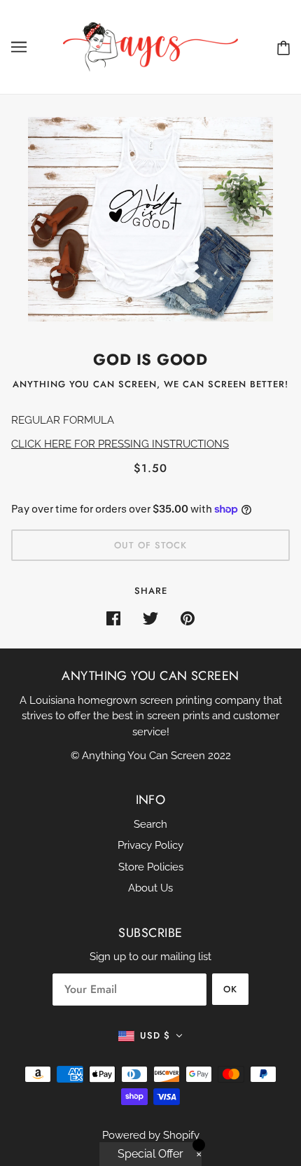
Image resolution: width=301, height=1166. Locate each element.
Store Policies (150, 867)
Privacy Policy (150, 845)
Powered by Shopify (151, 1135)
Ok (230, 989)
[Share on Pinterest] (187, 618)
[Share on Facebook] (113, 618)
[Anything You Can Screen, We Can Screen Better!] (150, 46)
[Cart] (283, 47)
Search (150, 824)
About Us (150, 888)
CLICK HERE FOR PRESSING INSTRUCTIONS (120, 444)
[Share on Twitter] (150, 618)
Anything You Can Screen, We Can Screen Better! (150, 384)
